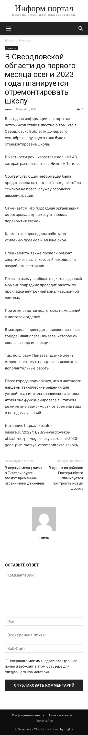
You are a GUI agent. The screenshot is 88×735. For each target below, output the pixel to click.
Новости (25, 40)
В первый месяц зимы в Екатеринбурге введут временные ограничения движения (24, 476)
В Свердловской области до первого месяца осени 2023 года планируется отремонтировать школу (40, 78)
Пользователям (60, 715)
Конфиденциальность (28, 715)
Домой (9, 40)
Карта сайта (44, 720)
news (8, 109)
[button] (8, 28)
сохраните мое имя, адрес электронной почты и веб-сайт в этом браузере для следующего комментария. (41, 666)
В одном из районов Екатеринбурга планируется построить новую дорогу (66, 478)
